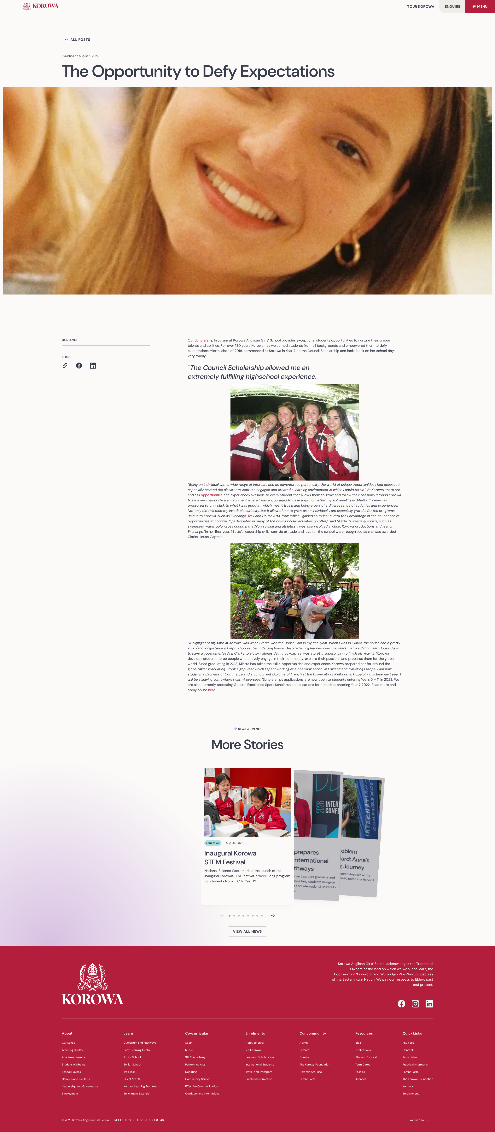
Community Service (197, 1079)
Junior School (132, 1057)
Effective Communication (201, 1086)
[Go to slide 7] (257, 916)
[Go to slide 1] (229, 916)
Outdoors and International (202, 1093)
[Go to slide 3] (239, 916)
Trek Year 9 (130, 1072)
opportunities (212, 495)
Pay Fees (408, 1042)
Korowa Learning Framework (142, 1086)
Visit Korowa (254, 1050)
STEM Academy (195, 1057)
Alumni (304, 1042)
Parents (304, 1050)
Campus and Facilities (76, 1079)
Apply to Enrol (255, 1042)
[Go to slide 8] (262, 916)
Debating (191, 1072)
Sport (188, 1042)
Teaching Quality (72, 1050)
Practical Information (259, 1079)
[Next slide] (273, 916)
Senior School (132, 1064)
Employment (70, 1093)
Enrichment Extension (137, 1093)
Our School (69, 1042)
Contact (408, 1050)
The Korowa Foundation (315, 1064)
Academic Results (73, 1057)
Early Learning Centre (137, 1050)
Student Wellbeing (73, 1064)
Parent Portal (308, 1079)
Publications (363, 1050)
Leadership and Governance (80, 1086)
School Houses (71, 1072)
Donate (304, 1057)
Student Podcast (366, 1057)
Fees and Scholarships (260, 1057)
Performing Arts (195, 1064)
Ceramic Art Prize (311, 1072)
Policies (360, 1072)
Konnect (360, 1079)
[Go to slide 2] (234, 916)
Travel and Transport (259, 1072)
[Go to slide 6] (253, 916)
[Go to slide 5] (248, 916)
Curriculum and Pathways (140, 1042)
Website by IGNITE (421, 1120)
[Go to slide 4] (243, 916)
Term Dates (362, 1064)
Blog (358, 1042)
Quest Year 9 (132, 1079)
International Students (260, 1064)
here (211, 690)
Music (189, 1050)
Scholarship (204, 340)
